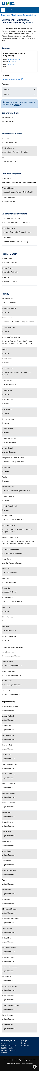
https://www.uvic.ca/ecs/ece (11, 79)
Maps (25, 1041)
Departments (5, 15)
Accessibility (17, 1060)
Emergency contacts (29, 1060)
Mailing (6, 94)
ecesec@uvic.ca (14, 59)
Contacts (26, 1045)
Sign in (17, 105)
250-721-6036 (14, 62)
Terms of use (8, 1060)
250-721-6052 (12, 64)
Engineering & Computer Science (24, 15)
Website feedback (27, 1063)
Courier (6, 89)
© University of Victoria (13, 1063)
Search (9, 10)
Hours (25, 1043)
